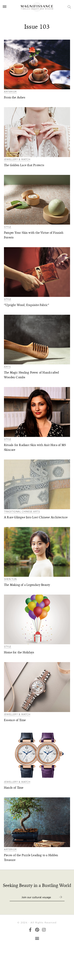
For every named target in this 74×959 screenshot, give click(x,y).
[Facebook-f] (30, 930)
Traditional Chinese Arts (22, 511)
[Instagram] (44, 930)
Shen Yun (10, 579)
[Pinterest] (37, 930)
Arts (7, 366)
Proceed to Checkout (37, 951)
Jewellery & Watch (17, 159)
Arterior (10, 91)
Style (7, 227)
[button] (37, 938)
